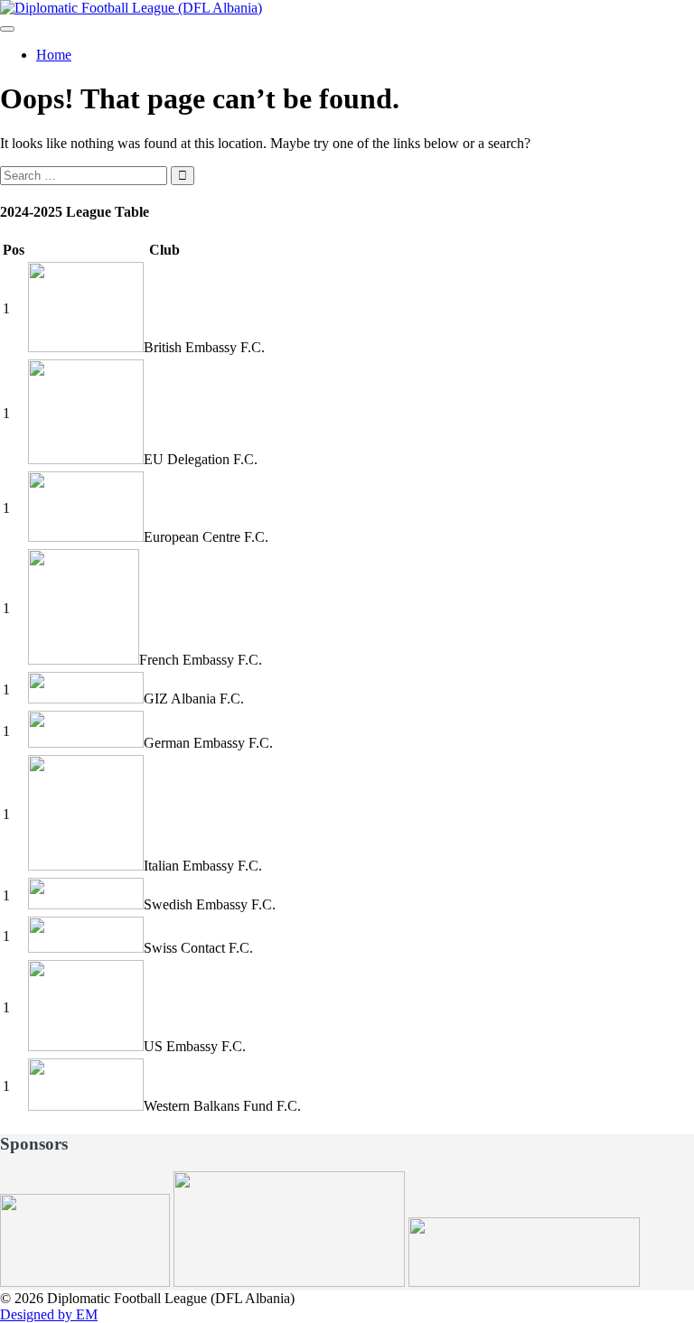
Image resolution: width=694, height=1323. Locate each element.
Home (53, 54)
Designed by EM (49, 1314)
